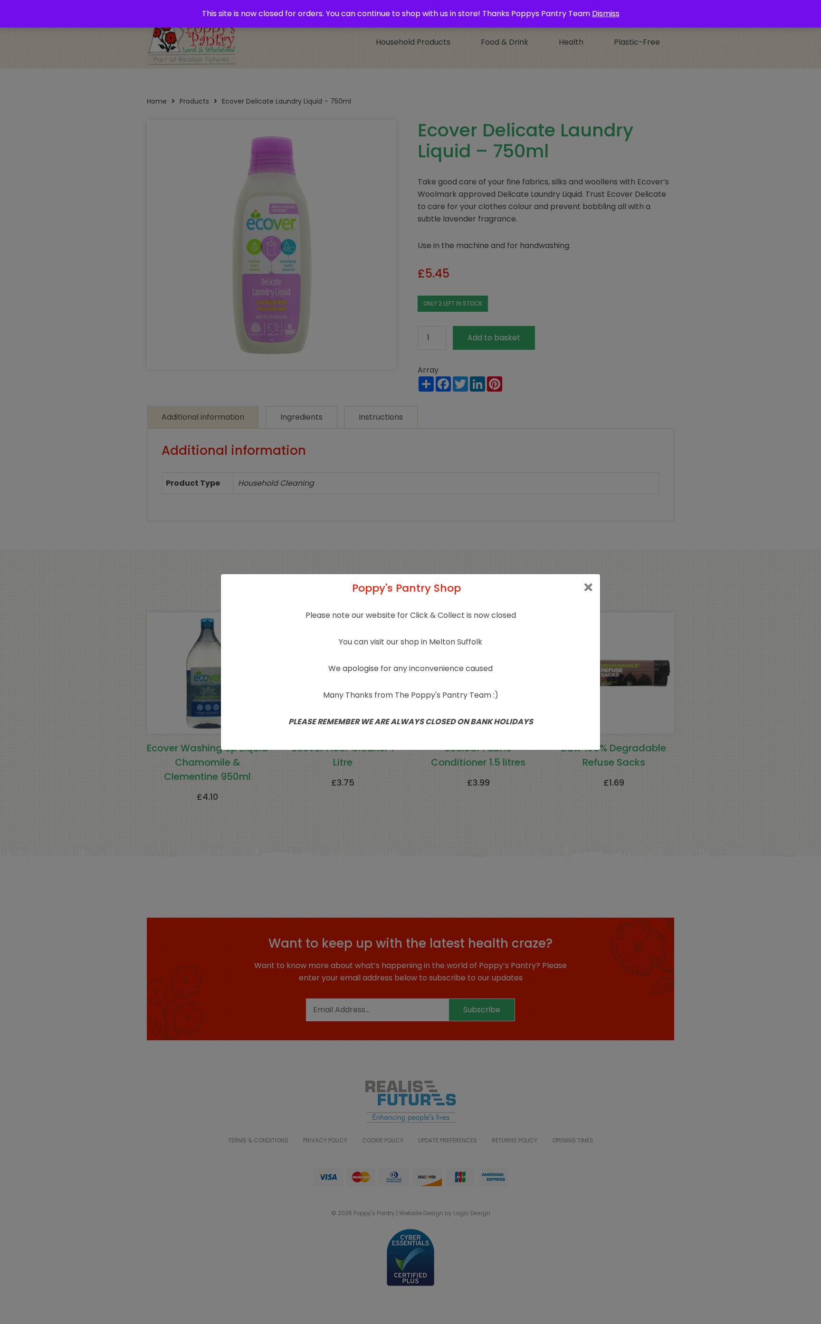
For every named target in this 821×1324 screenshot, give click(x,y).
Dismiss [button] (606, 13)
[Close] (588, 588)
